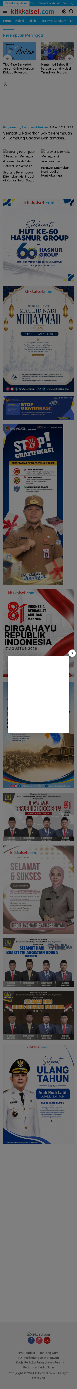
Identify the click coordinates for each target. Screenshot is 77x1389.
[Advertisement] (38, 694)
